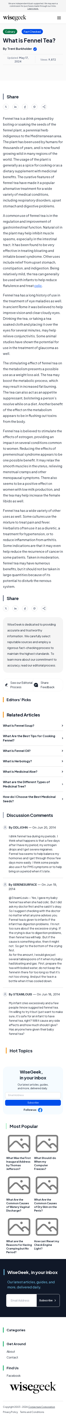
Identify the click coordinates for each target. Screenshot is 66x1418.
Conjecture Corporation (41, 1407)
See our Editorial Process (21, 685)
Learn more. (33, 8)
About (11, 1351)
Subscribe (33, 1102)
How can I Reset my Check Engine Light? (46, 1244)
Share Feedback (47, 685)
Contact (12, 1357)
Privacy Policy (10, 1412)
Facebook (14, 1375)
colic (38, 285)
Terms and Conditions (32, 1412)
